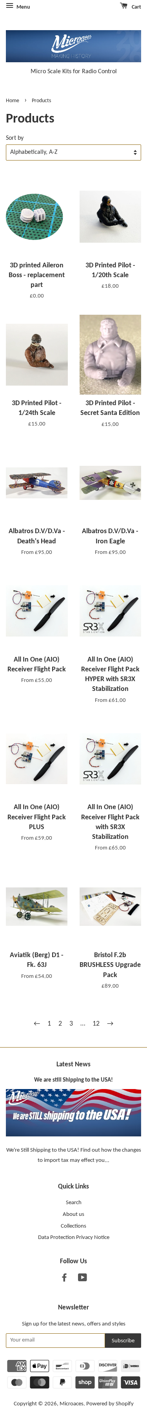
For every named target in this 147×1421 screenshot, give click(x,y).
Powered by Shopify (110, 1404)
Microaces (71, 1404)
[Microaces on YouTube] (82, 1279)
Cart (136, 7)
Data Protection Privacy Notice (73, 1238)
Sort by (15, 138)
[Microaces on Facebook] (64, 1279)
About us (73, 1214)
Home (12, 100)
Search (74, 1203)
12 (96, 1024)
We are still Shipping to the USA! (73, 1080)
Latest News (73, 1064)
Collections (73, 1226)
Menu (22, 7)
